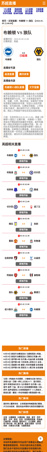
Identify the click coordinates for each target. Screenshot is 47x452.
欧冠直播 (29, 13)
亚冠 (21, 419)
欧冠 (15, 419)
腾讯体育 (24, 74)
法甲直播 (7, 11)
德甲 (5, 419)
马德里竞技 (25, 426)
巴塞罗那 (7, 421)
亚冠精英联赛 (29, 419)
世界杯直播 (7, 13)
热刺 (5, 426)
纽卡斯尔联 (8, 424)
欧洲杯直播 (18, 13)
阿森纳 (39, 419)
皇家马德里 (29, 424)
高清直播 (9, 74)
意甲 (33, 417)
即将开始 (23, 161)
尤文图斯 (32, 421)
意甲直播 (29, 11)
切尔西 (38, 424)
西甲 (38, 417)
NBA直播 (7, 9)
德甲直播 (18, 11)
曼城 (39, 421)
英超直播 (18, 9)
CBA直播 (29, 9)
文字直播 (34, 87)
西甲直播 (39, 11)
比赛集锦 (12, 417)
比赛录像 (21, 417)
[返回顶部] (40, 438)
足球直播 (12, 21)
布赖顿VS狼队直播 (14, 87)
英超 (16, 41)
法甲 (10, 419)
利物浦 (15, 421)
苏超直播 (8, 3)
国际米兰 (23, 421)
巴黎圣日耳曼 (14, 426)
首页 (4, 21)
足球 (5, 417)
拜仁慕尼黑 (18, 424)
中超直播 (39, 9)
